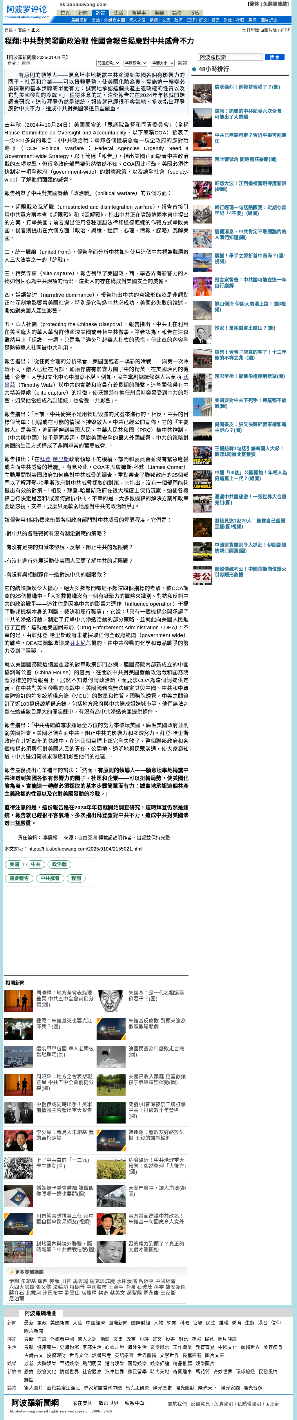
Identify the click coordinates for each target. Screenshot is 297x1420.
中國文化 (227, 1347)
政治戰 (59, 864)
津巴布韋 (53, 1293)
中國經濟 (165, 1281)
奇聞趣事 (182, 1371)
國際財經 (140, 1322)
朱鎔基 (28, 1281)
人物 (158, 1322)
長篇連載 (192, 1355)
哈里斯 (60, 459)
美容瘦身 (272, 1347)
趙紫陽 (134, 1293)
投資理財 (56, 1355)
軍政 (42, 1322)
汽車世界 (114, 1371)
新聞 (83, 12)
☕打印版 (250, 30)
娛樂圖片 (205, 1363)
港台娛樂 (114, 1363)
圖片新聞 (33, 1331)
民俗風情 (268, 1371)
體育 (237, 1322)
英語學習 (124, 1355)
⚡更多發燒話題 (26, 1272)
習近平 (146, 1281)
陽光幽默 (185, 1387)
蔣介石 (16, 1293)
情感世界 (69, 1371)
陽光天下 (207, 1387)
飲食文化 (46, 1371)
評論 (101, 12)
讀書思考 (101, 1355)
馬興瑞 (80, 1281)
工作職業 (182, 1347)
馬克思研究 (138, 1387)
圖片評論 (227, 1339)
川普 (66, 1281)
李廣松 (51, 837)
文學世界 (169, 1355)
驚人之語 (137, 20)
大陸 (77, 1322)
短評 (191, 20)
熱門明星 (92, 1363)
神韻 (54, 1281)
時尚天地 (159, 1371)
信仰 (276, 1322)
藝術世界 (250, 1347)
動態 (154, 20)
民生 (210, 1322)
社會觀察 (92, 1371)
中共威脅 (50, 878)
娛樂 (159, 12)
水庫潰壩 (127, 1281)
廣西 (43, 1281)
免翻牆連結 (275, 3)
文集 (166, 20)
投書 (215, 20)
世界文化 (78, 1355)
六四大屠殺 (22, 1287)
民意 (252, 20)
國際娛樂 (137, 1363)
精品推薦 (182, 1363)
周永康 (151, 1293)
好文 (203, 20)
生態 (250, 1322)
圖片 (269, 20)
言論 (96, 20)
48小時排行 (214, 69)
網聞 (171, 1322)
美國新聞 (59, 1322)
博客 (195, 12)
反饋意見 (200, 1403)
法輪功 (60, 1287)
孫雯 (159, 1287)
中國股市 (96, 1287)
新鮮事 (139, 12)
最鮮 (29, 1371)
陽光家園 (230, 1387)
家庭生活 (92, 1347)
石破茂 (144, 1287)
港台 (263, 1322)
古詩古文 (33, 1355)
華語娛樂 (69, 1363)
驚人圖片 (33, 1387)
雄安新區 (176, 1287)
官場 (197, 1322)
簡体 (254, 3)
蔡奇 (103, 1293)
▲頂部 (272, 1403)
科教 (184, 1322)
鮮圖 (29, 1379)
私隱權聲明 (249, 1403)
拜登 (45, 459)
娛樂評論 (159, 1363)
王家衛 (168, 1293)
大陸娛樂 (46, 1363)
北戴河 (33, 1293)
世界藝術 (146, 1355)
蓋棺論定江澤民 (63, 1387)
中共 (36, 864)
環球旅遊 (245, 1371)
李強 (130, 1287)
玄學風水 (159, 1347)
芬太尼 (78, 643)
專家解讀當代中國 (103, 1387)
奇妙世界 (223, 1371)
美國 (14, 864)
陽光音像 (252, 1387)
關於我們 (177, 1403)
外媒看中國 (114, 20)
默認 (182, 62)
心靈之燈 (114, 1347)
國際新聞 (118, 1322)
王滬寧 (116, 1287)
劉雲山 (72, 1293)
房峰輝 (89, 1293)
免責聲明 (223, 1403)
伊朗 (14, 1281)
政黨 (178, 20)
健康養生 (46, 1347)
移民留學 (137, 1371)
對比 (228, 20)
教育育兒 (205, 1347)
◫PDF (284, 30)
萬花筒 (202, 1371)
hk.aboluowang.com (83, 4)
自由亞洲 (87, 837)
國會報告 (19, 878)
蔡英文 (117, 1293)
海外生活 (137, 1347)
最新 (79, 20)
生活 (119, 12)
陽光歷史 (162, 1387)
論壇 (177, 12)
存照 (240, 20)
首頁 (65, 12)
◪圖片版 (268, 30)
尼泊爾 (16, 1299)
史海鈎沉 (69, 1347)
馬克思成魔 (102, 1281)
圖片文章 (214, 1355)
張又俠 (43, 1287)
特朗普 (77, 1287)
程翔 (25, 63)
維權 (224, 1322)
